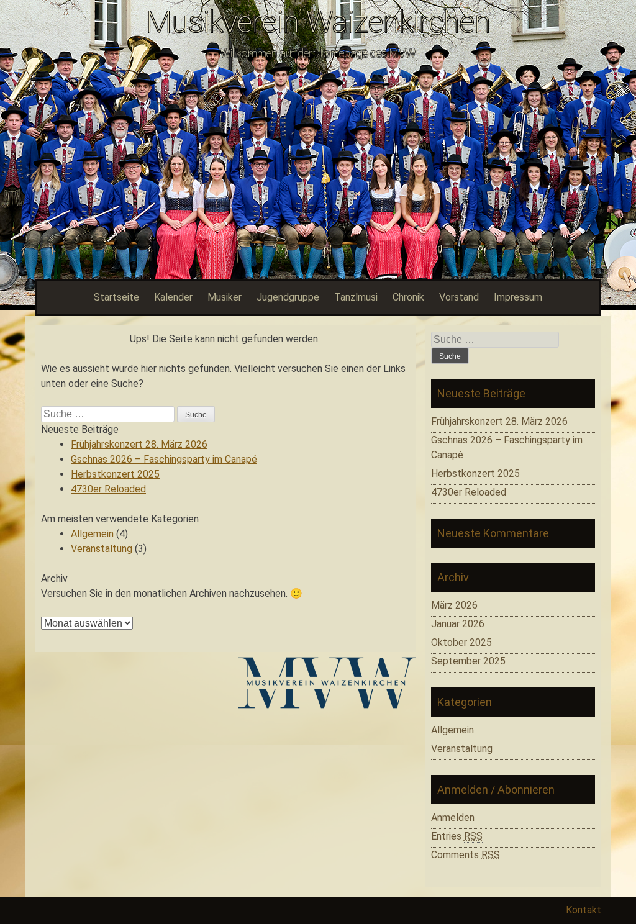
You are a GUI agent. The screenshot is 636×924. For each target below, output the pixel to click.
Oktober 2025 (461, 642)
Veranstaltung (101, 549)
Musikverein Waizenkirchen (318, 22)
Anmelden (453, 817)
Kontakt (583, 910)
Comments (465, 855)
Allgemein (92, 534)
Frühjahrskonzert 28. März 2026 (139, 444)
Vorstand (459, 297)
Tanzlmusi (356, 297)
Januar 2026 (457, 624)
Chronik (408, 297)
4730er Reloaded (108, 489)
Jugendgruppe (288, 297)
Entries (457, 836)
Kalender (173, 297)
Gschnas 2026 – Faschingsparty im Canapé (164, 459)
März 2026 (454, 605)
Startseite (116, 297)
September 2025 (468, 661)
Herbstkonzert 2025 (115, 474)
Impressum (518, 297)
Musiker (224, 297)
